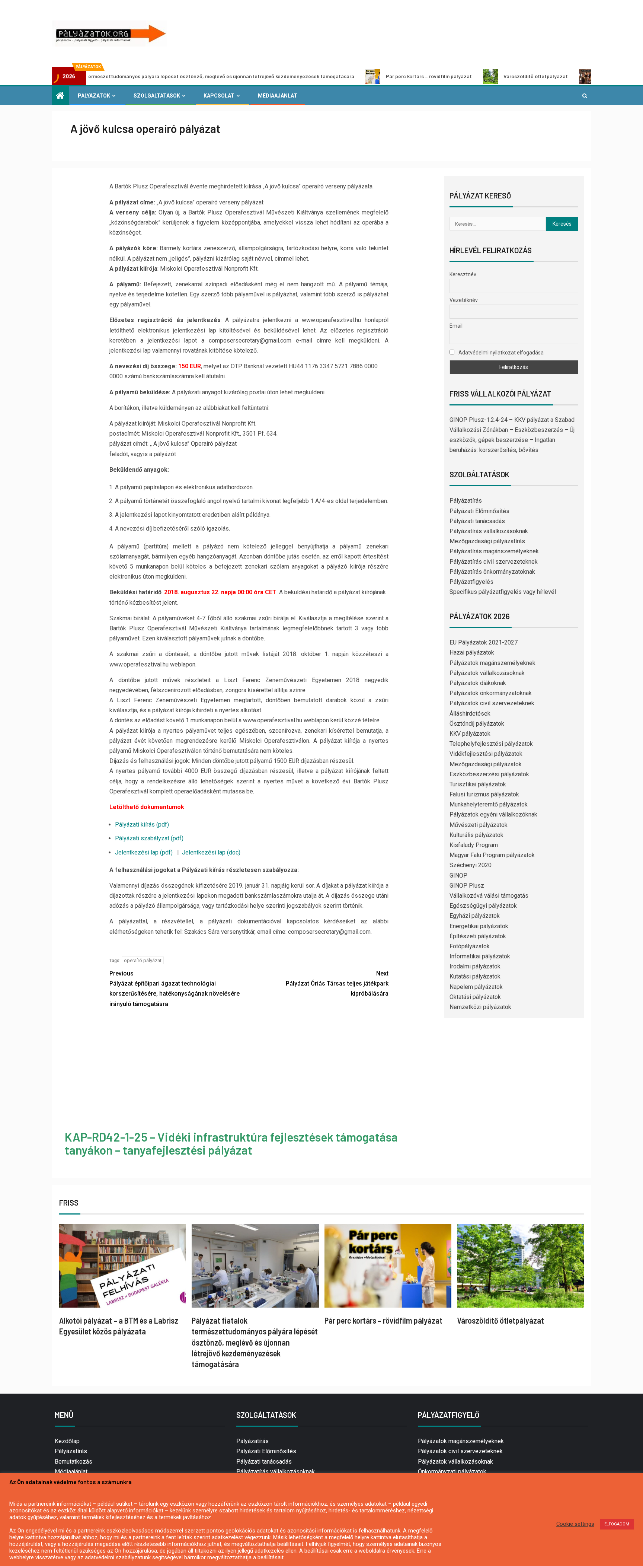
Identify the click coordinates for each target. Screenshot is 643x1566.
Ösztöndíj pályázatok (477, 723)
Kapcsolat (219, 96)
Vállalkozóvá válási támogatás (489, 895)
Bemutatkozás (73, 1461)
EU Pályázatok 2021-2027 (484, 642)
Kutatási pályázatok (475, 976)
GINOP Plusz (467, 885)
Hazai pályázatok (472, 652)
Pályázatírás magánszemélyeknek (494, 551)
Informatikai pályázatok (480, 956)
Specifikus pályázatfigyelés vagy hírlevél (503, 591)
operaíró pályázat (142, 960)
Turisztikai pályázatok (478, 784)
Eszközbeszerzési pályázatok (489, 774)
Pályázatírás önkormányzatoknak (492, 571)
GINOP (458, 875)
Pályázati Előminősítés (479, 511)
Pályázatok (94, 96)
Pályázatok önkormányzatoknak (491, 693)
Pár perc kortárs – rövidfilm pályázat (370, 76)
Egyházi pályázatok (475, 915)
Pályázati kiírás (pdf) (142, 824)
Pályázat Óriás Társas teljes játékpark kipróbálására (337, 983)
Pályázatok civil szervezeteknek (492, 703)
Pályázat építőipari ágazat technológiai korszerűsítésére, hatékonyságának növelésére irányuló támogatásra (174, 989)
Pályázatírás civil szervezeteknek (494, 561)
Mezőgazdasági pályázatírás (487, 541)
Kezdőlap (67, 1441)
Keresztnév (463, 274)
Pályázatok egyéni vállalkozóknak (493, 814)
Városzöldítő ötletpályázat (476, 76)
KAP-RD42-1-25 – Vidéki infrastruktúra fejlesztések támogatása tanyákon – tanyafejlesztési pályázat (231, 1143)
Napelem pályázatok (476, 986)
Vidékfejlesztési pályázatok (486, 753)
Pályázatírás (466, 500)
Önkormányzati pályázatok (452, 1471)
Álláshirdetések (470, 713)
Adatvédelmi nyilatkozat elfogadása (500, 353)
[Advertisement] (249, 1070)
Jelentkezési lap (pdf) (144, 852)
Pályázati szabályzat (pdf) (149, 838)
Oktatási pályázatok (475, 996)
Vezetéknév (464, 300)
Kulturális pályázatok (476, 834)
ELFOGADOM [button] (616, 1524)
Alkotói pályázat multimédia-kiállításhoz (588, 76)
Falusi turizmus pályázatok (484, 794)
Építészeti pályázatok (478, 936)
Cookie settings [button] (575, 1524)
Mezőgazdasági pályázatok (486, 764)
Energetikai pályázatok (479, 926)
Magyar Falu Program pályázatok (492, 855)
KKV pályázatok (470, 733)
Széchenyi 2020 (471, 865)
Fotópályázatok (470, 946)
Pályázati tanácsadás (477, 521)
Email (456, 326)
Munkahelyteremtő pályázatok (489, 804)
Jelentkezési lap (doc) (211, 852)
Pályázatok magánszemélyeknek (492, 662)
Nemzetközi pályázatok (480, 1006)
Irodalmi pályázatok (475, 966)
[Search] (584, 96)
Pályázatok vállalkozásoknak (487, 673)
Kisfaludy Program (474, 845)
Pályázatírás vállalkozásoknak (489, 531)
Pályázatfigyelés (471, 581)
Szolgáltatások (157, 96)
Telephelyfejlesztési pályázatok (491, 743)
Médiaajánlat (277, 96)
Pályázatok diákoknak (478, 683)
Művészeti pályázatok (479, 824)
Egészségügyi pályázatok (483, 905)
